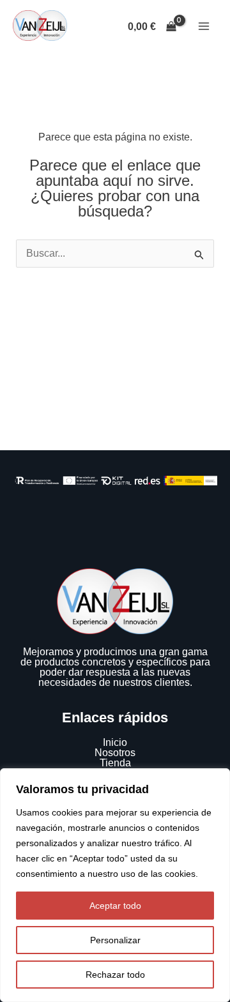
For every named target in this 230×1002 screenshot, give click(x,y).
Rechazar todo (115, 974)
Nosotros (115, 752)
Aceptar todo (115, 905)
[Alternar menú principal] (203, 26)
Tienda (115, 762)
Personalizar (115, 940)
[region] (115, 885)
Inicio (115, 742)
